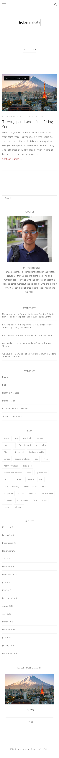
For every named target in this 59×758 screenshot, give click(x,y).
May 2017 (6, 590)
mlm (41, 479)
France (45, 459)
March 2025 (7, 527)
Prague (21, 493)
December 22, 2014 (12, 116)
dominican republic (36, 452)
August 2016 (7, 606)
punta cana (33, 493)
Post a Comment (35, 116)
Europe (7, 459)
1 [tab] (29, 722)
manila (19, 479)
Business (6, 377)
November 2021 (9, 550)
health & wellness (11, 466)
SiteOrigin (44, 749)
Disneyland (19, 452)
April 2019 (6, 558)
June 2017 (6, 582)
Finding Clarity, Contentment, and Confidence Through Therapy (26, 344)
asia (16, 438)
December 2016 (9, 598)
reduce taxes (47, 493)
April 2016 (6, 613)
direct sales (41, 445)
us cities (7, 507)
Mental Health (8, 400)
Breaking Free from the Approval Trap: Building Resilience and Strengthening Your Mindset (28, 326)
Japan (29, 472)
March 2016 (7, 621)
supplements (22, 500)
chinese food (9, 445)
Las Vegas (8, 479)
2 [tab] (32, 722)
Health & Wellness (10, 392)
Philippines (8, 493)
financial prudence (22, 459)
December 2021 (9, 542)
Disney (7, 452)
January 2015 (8, 645)
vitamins (18, 507)
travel (44, 500)
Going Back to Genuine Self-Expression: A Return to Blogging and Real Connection (29, 355)
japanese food (41, 472)
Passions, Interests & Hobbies (15, 408)
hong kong (27, 466)
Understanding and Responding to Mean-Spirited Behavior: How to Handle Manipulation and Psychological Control (28, 315)
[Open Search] (55, 4)
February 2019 (8, 566)
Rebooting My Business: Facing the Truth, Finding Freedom (28, 335)
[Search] (53, 197)
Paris (44, 486)
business (39, 438)
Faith (4, 385)
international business (13, 472)
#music (7, 438)
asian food (27, 438)
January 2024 (8, 535)
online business (30, 486)
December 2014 (9, 653)
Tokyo (35, 500)
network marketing (11, 486)
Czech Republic (25, 445)
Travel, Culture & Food (16, 78)
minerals (30, 479)
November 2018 (9, 574)
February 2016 (8, 629)
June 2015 (6, 637)
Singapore (8, 500)
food (36, 459)
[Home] (29, 25)
